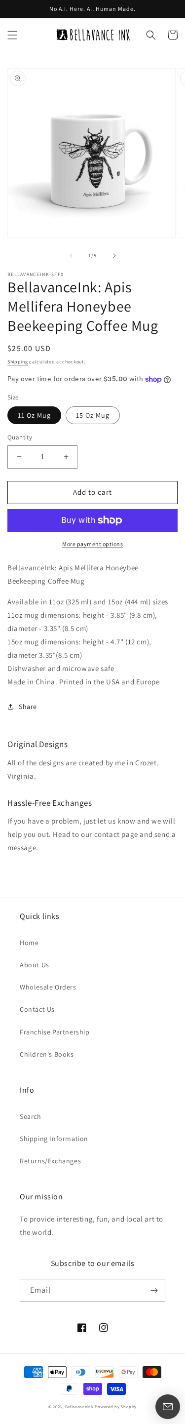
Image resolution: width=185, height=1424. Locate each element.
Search (30, 1116)
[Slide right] (114, 256)
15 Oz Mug (93, 415)
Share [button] (28, 706)
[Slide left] (71, 256)
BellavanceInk (79, 1406)
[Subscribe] (154, 1290)
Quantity (19, 437)
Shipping (17, 361)
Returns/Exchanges (50, 1160)
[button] (12, 35)
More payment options (92, 544)
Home (29, 942)
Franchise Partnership (55, 1032)
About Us (34, 964)
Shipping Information (54, 1138)
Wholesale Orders (48, 987)
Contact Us (37, 1009)
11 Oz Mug (34, 415)
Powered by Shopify (116, 1406)
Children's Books (47, 1054)
